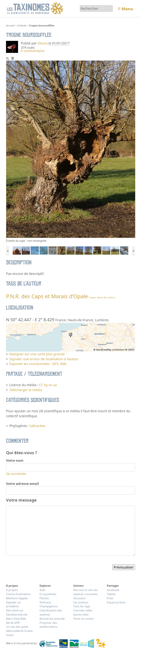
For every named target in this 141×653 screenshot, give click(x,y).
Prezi (110, 598)
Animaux (45, 602)
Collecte (21, 25)
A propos (12, 590)
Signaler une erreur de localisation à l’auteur (44, 359)
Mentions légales (17, 598)
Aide (42, 590)
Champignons (49, 606)
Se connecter (16, 473)
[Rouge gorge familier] (43, 250)
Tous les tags (81, 606)
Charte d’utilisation (18, 594)
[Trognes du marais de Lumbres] (115, 250)
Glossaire (79, 598)
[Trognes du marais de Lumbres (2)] (97, 250)
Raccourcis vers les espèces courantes (85, 592)
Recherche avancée (52, 619)
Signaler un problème (13, 604)
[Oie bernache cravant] (52, 250)
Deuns (43, 43)
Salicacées (37, 425)
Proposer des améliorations (49, 625)
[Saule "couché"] (106, 250)
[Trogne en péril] (88, 250)
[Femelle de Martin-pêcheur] (124, 250)
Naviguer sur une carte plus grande (37, 354)
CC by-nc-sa (48, 385)
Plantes (44, 598)
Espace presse (116, 602)
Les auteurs (80, 602)
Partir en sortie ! (83, 619)
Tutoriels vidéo (82, 610)
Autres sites (81, 614)
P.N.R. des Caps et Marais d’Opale (47, 296)
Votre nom (14, 460)
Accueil (10, 25)
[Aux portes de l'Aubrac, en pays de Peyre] (25, 250)
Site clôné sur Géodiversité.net (17, 612)
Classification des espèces (51, 612)
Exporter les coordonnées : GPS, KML (38, 363)
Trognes (92, 297)
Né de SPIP (13, 623)
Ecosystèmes (48, 594)
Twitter (111, 594)
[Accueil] (35, 8)
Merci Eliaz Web (16, 619)
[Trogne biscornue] (79, 250)
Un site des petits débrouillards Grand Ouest (19, 631)
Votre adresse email (22, 483)
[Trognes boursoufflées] (70, 250)
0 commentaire (33, 50)
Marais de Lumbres (106, 297)
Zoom (7, 58)
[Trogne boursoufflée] (61, 250)
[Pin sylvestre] (16, 250)
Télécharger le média (13, 58)
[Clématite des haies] (34, 250)
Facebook (113, 590)
